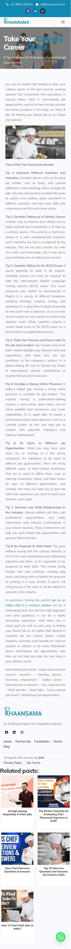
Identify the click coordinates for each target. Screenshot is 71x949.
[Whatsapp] (61, 937)
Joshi (41, 757)
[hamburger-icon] (63, 22)
